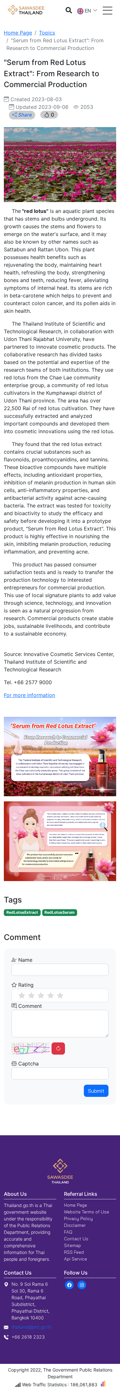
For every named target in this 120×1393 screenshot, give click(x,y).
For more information (29, 695)
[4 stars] (50, 995)
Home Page (18, 32)
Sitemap (72, 1245)
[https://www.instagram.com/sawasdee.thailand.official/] (82, 1284)
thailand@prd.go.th (31, 1327)
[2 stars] (31, 995)
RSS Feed (74, 1252)
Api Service (75, 1259)
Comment (29, 1006)
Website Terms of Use (86, 1212)
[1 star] (22, 995)
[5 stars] (60, 995)
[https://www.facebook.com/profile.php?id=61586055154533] (69, 1284)
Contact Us (76, 1239)
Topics (47, 32)
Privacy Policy (78, 1218)
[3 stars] (41, 995)
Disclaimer (75, 1225)
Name (24, 960)
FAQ (68, 1232)
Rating (25, 985)
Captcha (28, 1063)
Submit (96, 1091)
